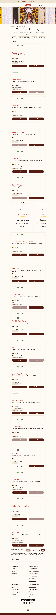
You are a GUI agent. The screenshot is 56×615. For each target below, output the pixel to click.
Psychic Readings (33, 568)
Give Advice (14, 594)
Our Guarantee (32, 587)
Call (20, 65)
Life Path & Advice (33, 573)
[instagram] (24, 603)
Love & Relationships (34, 571)
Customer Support (16, 589)
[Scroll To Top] (28, 610)
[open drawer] (11, 5)
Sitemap (14, 597)
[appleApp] (24, 600)
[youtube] (32, 603)
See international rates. (37, 554)
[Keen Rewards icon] (42, 5)
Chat (37, 65)
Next (43, 550)
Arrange (20, 466)
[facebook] (27, 603)
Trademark (31, 594)
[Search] (39, 5)
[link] (18, 318)
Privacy (31, 592)
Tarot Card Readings (33, 576)
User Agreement (33, 589)
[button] (42, 559)
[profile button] (44, 5)
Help (13, 587)
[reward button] (42, 5)
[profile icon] (44, 5)
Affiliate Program (16, 592)
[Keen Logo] (28, 5)
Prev (28, 550)
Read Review (22, 226)
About (13, 568)
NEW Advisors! (32, 578)
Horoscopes (14, 573)
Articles (13, 571)
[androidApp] (31, 600)
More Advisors (32, 581)
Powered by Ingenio (33, 597)
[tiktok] (29, 603)
